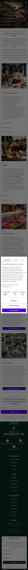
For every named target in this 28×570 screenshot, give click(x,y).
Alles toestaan (14, 310)
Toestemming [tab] (7, 260)
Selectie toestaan (14, 305)
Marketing (22, 292)
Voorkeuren (15, 292)
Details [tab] (15, 260)
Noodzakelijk (6, 292)
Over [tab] (22, 260)
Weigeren (14, 301)
